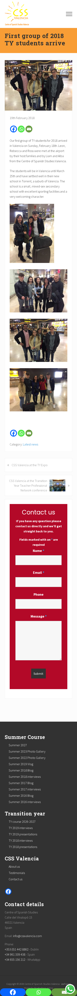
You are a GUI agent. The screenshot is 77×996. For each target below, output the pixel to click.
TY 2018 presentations (23, 847)
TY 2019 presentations (23, 834)
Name (38, 550)
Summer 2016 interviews (25, 802)
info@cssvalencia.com (27, 936)
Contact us (15, 879)
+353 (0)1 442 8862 (16, 949)
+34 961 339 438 (15, 954)
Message (39, 616)
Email (38, 572)
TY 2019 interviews (21, 828)
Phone (38, 594)
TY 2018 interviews (21, 840)
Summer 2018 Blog (21, 770)
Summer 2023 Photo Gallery (27, 751)
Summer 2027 (18, 745)
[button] (69, 14)
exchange (66, 983)
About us (14, 866)
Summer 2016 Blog (21, 796)
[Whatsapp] (21, 129)
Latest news (30, 444)
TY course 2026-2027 (22, 822)
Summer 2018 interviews (25, 777)
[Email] (28, 129)
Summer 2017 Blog (21, 783)
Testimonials (17, 873)
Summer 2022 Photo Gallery (27, 758)
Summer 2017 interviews (25, 789)
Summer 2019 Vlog (21, 764)
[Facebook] (13, 129)
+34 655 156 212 (15, 960)
